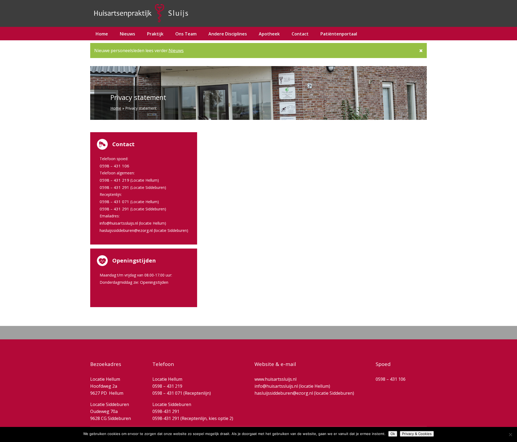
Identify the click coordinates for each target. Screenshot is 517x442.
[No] (510, 434)
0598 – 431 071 (114, 201)
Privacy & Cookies (417, 434)
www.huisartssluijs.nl (275, 379)
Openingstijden (154, 282)
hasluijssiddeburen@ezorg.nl (126, 230)
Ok (392, 434)
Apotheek (269, 34)
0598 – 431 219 (114, 180)
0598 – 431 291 (114, 187)
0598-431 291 (165, 411)
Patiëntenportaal (338, 34)
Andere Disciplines (227, 34)
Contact (300, 34)
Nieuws (176, 50)
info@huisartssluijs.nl (119, 223)
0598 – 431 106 (114, 165)
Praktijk (155, 34)
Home (102, 34)
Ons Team (186, 34)
